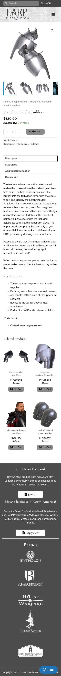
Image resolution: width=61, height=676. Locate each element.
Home (6, 101)
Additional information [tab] (17, 171)
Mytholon (35, 101)
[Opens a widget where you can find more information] (48, 670)
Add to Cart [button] (16, 389)
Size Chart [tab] (11, 164)
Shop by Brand (19, 101)
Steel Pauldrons (31, 144)
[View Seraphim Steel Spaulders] (10, 88)
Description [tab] (11, 158)
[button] (53, 14)
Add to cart (35, 131)
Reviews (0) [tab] (11, 177)
